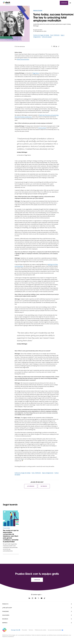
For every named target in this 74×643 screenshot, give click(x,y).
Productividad (37, 10)
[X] (38, 598)
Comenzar (64, 3)
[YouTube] (41, 598)
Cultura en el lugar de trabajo (41, 35)
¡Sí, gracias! (30, 486)
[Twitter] (52, 46)
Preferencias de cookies (40, 630)
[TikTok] (44, 598)
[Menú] (70, 3)
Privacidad (24, 630)
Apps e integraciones (47, 473)
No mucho (44, 486)
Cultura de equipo (47, 37)
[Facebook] (54, 46)
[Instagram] (32, 598)
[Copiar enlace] (58, 46)
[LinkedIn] (56, 46)
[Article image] (11, 518)
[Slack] (6, 3)
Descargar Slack (15, 630)
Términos (31, 630)
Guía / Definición (55, 35)
